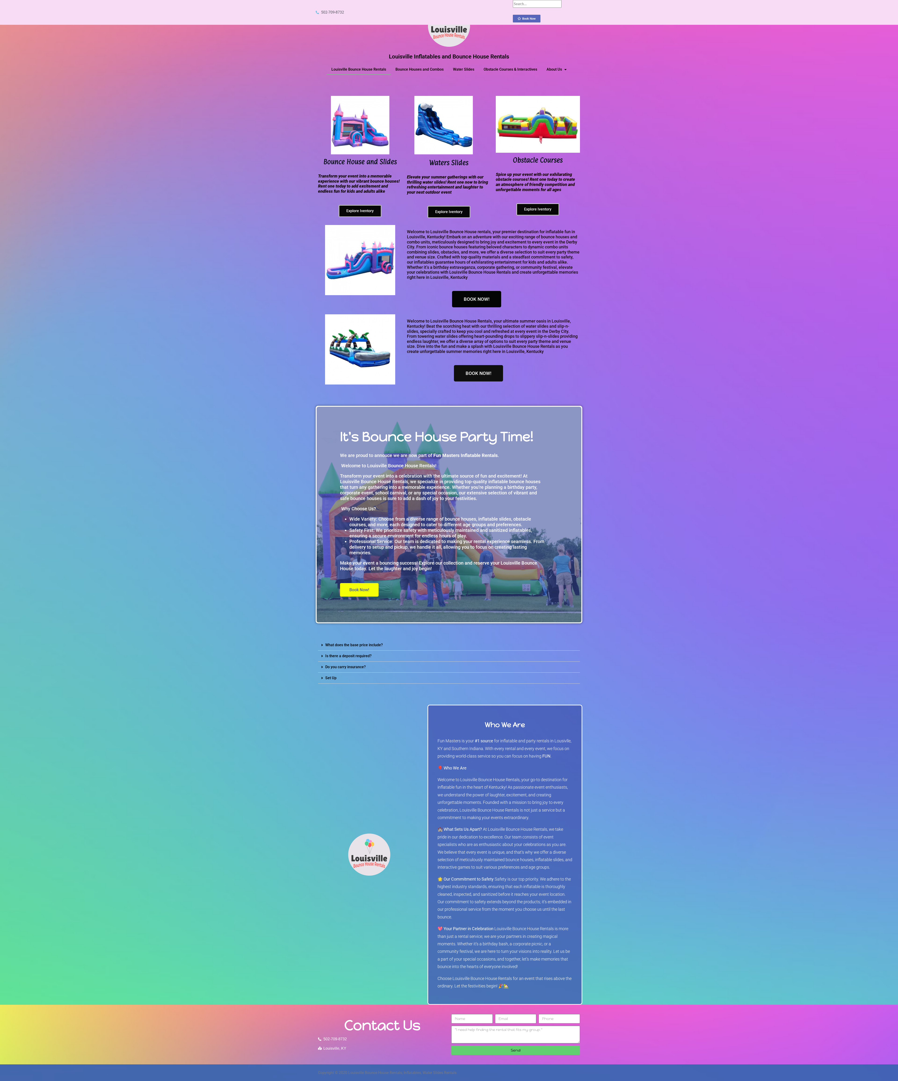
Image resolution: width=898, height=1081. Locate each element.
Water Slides (463, 69)
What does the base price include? (354, 645)
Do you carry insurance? (345, 667)
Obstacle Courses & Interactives (510, 69)
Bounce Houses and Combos (419, 69)
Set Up (331, 678)
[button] (449, 645)
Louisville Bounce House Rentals (358, 69)
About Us (554, 69)
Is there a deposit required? (348, 656)
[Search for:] (537, 4)
